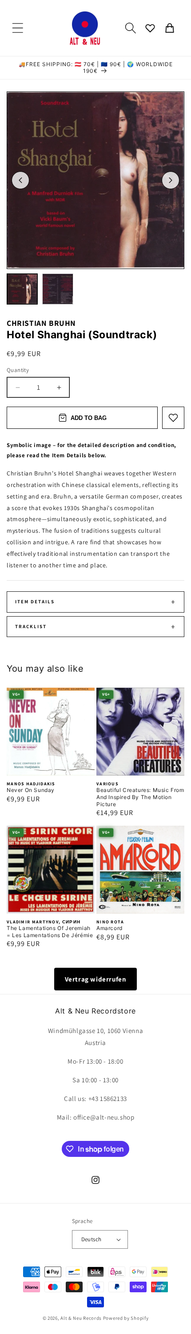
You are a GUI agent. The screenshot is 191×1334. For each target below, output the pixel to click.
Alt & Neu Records (81, 1318)
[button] (18, 28)
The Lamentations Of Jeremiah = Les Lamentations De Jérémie (50, 931)
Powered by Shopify (126, 1318)
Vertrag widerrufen (96, 979)
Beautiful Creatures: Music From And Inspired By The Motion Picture (140, 797)
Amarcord (109, 928)
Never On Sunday (31, 790)
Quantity (18, 370)
